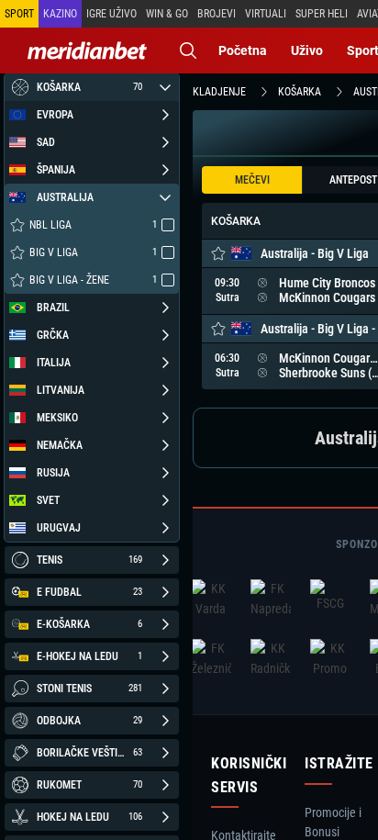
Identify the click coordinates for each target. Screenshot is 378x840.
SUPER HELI (321, 13)
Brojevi (216, 13)
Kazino (60, 13)
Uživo (307, 50)
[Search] (188, 50)
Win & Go (167, 13)
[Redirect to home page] (87, 50)
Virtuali (265, 13)
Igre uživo (111, 13)
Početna (242, 50)
